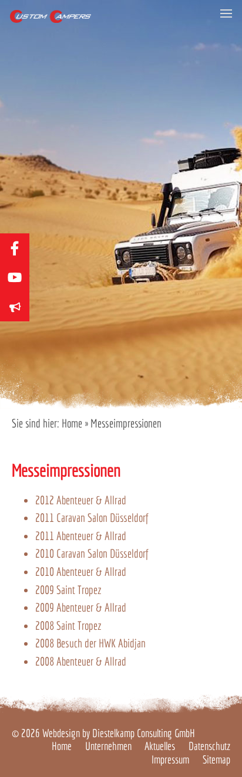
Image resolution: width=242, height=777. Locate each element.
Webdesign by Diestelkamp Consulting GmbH (118, 733)
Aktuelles (159, 745)
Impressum (170, 759)
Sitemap (216, 759)
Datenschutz (209, 745)
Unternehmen (108, 745)
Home (72, 423)
